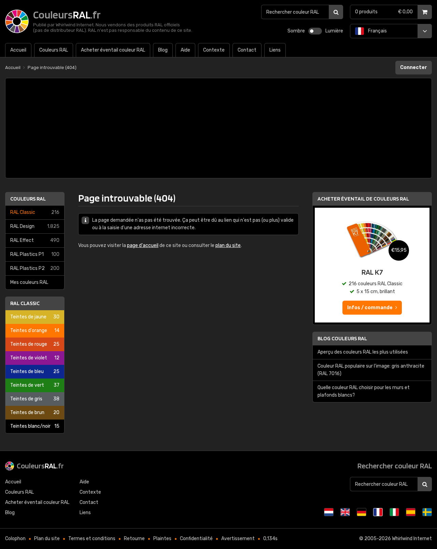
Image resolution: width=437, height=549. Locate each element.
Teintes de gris (34, 399)
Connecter (413, 67)
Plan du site (47, 538)
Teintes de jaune (34, 317)
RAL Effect (34, 240)
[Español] (410, 512)
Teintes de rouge (34, 344)
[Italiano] (394, 512)
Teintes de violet (34, 358)
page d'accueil (142, 245)
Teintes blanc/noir (34, 426)
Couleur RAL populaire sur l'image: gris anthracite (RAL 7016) (371, 369)
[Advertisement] (218, 128)
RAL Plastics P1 (34, 254)
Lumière (334, 31)
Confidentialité (196, 538)
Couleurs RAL (28, 198)
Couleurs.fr (40, 465)
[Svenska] (427, 512)
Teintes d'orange (34, 330)
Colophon (15, 538)
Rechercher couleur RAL (394, 465)
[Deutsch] (361, 512)
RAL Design (34, 226)
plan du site (228, 245)
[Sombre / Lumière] (315, 31)
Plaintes (162, 538)
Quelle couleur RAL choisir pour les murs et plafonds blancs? (364, 391)
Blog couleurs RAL (342, 338)
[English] (345, 512)
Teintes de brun (34, 412)
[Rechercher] (336, 12)
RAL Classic (34, 212)
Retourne (134, 538)
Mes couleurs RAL (29, 282)
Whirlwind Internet (412, 538)
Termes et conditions (91, 538)
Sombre (296, 31)
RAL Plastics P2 (34, 268)
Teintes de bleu (34, 371)
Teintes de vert (34, 385)
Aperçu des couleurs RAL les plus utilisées (363, 352)
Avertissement (238, 538)
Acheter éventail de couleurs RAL (363, 198)
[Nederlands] (329, 512)
